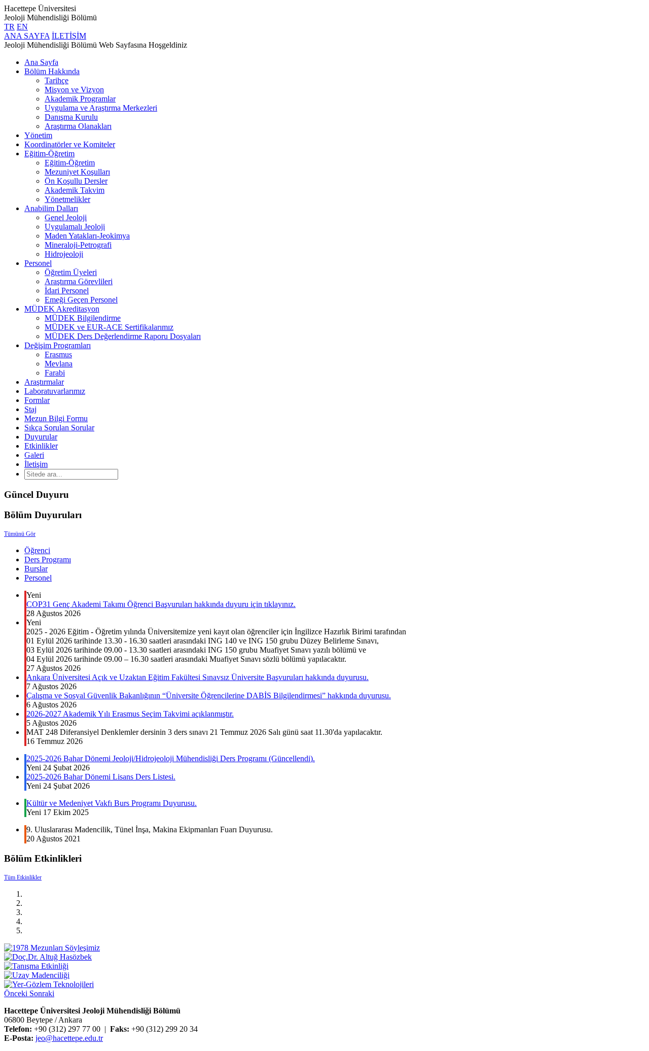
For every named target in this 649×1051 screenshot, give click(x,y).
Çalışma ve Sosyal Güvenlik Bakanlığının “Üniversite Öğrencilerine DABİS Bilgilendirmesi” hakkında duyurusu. (208, 695)
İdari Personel (67, 290)
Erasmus (58, 354)
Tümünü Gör (19, 533)
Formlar (37, 400)
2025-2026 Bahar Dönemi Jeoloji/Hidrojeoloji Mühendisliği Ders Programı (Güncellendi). (170, 758)
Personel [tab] (38, 577)
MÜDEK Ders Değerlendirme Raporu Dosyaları (123, 336)
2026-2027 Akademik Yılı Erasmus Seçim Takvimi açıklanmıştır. (130, 713)
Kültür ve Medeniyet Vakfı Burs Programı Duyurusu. (111, 803)
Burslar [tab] (36, 568)
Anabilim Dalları (51, 208)
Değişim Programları (57, 345)
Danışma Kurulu (71, 117)
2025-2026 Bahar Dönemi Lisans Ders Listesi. (100, 776)
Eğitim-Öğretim (49, 153)
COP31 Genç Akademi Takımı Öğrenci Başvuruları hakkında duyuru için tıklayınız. (161, 604)
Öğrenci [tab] (37, 550)
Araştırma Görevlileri (79, 281)
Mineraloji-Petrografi (78, 245)
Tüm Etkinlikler (23, 877)
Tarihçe (56, 80)
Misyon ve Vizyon (74, 89)
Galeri (34, 455)
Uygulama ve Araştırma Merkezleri (101, 108)
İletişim (36, 464)
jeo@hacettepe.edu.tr (69, 1038)
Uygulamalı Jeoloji (75, 226)
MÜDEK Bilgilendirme (83, 318)
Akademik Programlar (80, 98)
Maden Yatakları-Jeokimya (87, 235)
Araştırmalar (44, 382)
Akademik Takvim (74, 190)
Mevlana (59, 363)
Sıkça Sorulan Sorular (59, 427)
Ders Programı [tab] (47, 559)
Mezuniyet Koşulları (77, 171)
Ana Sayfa (41, 62)
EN (22, 26)
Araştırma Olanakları (78, 126)
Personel (38, 263)
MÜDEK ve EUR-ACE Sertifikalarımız (109, 327)
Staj (30, 409)
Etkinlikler (41, 446)
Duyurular (40, 436)
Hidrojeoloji (64, 254)
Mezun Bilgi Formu (56, 418)
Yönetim (38, 135)
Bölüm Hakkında (52, 71)
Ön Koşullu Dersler (76, 181)
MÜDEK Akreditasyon (61, 308)
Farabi (55, 372)
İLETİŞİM (69, 35)
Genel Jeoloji (66, 217)
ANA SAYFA (27, 35)
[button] (16, 993)
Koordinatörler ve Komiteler (69, 144)
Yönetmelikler (67, 199)
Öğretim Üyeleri (71, 272)
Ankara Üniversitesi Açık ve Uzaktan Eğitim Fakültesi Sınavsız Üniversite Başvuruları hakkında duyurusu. (197, 677)
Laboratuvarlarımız (54, 391)
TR (9, 26)
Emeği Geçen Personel (81, 299)
